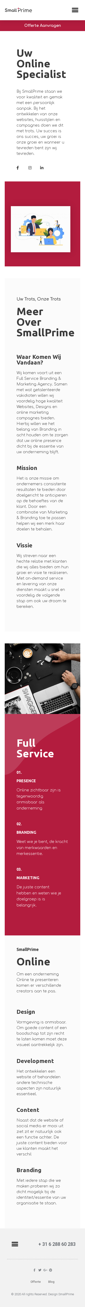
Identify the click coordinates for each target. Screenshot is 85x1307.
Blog (51, 1281)
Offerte (35, 1281)
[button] (75, 10)
